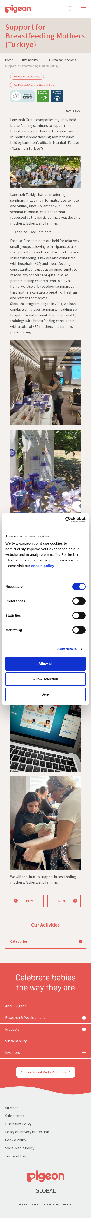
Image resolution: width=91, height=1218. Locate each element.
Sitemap (11, 1107)
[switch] (79, 601)
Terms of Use (15, 1156)
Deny (45, 694)
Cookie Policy (15, 1140)
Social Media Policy (19, 1147)
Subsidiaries (14, 1115)
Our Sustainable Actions (61, 60)
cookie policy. (43, 566)
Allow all (45, 664)
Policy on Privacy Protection (27, 1131)
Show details (66, 649)
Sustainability (29, 60)
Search (70, 9)
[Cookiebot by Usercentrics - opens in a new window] (65, 520)
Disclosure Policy (18, 1123)
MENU (81, 9)
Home (9, 60)
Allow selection (45, 679)
